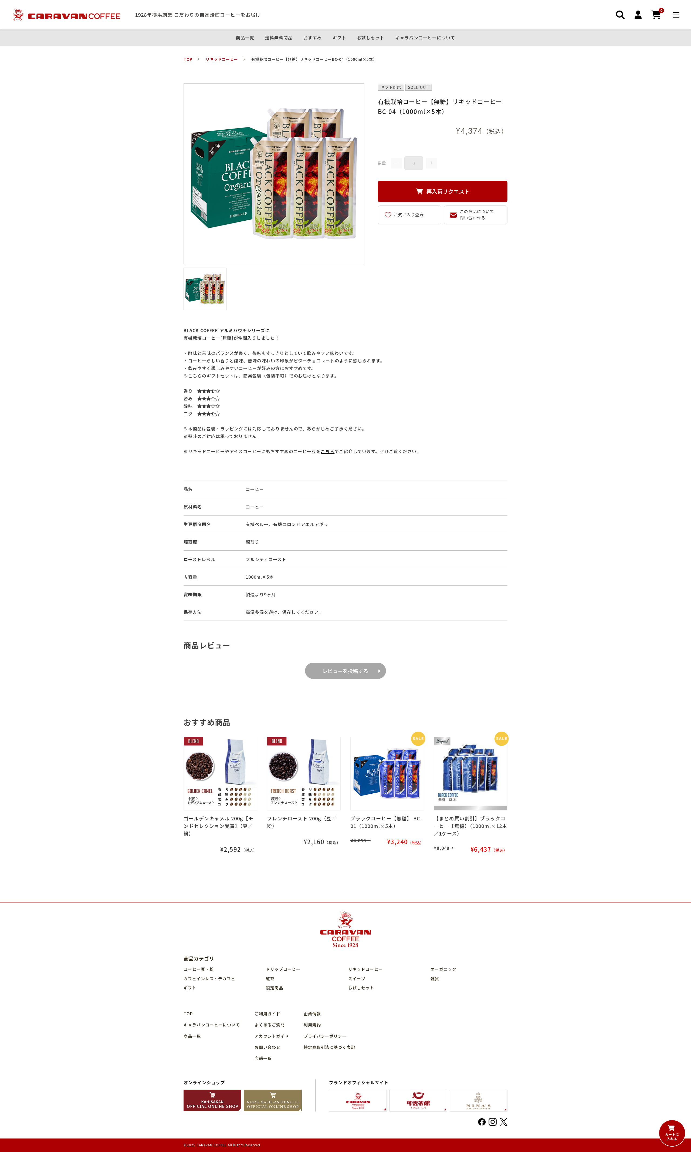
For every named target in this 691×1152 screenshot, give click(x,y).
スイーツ (356, 978)
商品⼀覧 (245, 38)
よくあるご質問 (270, 1025)
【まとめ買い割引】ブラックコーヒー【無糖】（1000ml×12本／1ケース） (470, 826)
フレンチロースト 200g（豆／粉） (302, 822)
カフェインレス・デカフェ (209, 978)
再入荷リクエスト (448, 191)
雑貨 (435, 978)
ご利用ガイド (267, 1013)
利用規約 (312, 1025)
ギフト (339, 38)
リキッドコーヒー (365, 969)
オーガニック (443, 969)
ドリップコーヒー (283, 969)
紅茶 (270, 978)
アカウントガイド (272, 1036)
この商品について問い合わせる (477, 214)
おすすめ (312, 38)
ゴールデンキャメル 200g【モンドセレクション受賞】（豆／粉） (218, 826)
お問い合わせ (267, 1047)
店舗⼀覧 (263, 1058)
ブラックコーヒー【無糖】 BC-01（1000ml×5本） (386, 822)
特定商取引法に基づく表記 (329, 1047)
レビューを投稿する (346, 670)
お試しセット (371, 38)
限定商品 (274, 988)
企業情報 (312, 1013)
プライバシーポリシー (325, 1036)
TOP (188, 1013)
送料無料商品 (279, 38)
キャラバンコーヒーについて (425, 38)
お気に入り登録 (409, 214)
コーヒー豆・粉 (199, 969)
